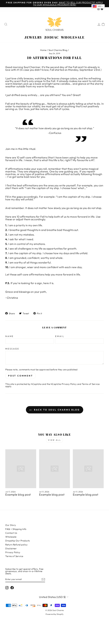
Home (43, 50)
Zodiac (51, 37)
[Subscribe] (43, 579)
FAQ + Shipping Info (15, 529)
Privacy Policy (69, 384)
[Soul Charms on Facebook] (12, 587)
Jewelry (33, 37)
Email (59, 336)
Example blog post (18, 494)
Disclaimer (11, 548)
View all (54, 440)
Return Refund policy (16, 544)
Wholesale (73, 37)
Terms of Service (91, 384)
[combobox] (98, 6)
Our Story (10, 525)
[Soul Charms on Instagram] (7, 587)
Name (9, 336)
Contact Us (11, 532)
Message (12, 349)
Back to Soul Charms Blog (56, 409)
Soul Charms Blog (58, 50)
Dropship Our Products (17, 540)
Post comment (20, 375)
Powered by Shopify (55, 614)
